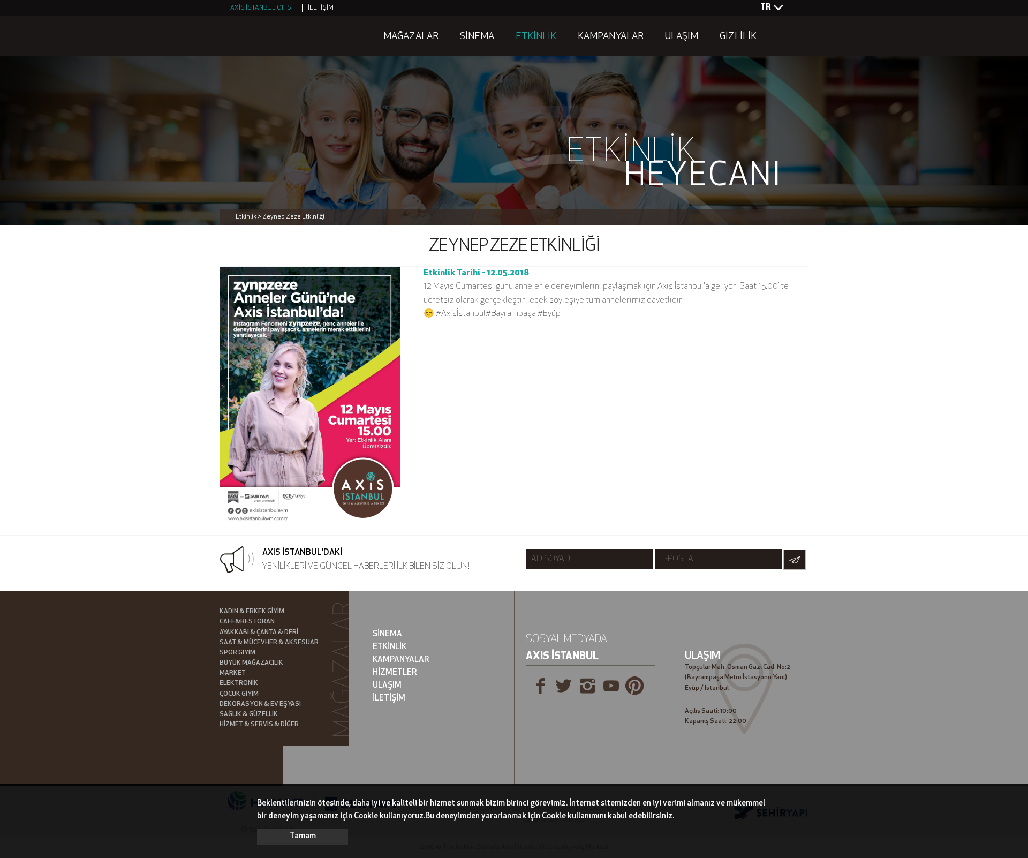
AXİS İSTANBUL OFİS (260, 8)
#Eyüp (549, 314)
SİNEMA (477, 37)
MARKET (233, 673)
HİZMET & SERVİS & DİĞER (259, 724)
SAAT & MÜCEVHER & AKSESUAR (269, 642)
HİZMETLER (395, 673)
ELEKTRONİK (239, 683)
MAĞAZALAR (411, 37)
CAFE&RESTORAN (247, 622)
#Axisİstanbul (461, 314)
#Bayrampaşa (511, 314)
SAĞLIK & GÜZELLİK (249, 714)
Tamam (303, 836)
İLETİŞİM (321, 8)
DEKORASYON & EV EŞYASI (260, 704)
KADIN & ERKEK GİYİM (252, 611)
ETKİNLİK (536, 37)
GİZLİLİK (738, 37)
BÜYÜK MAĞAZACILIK (251, 663)
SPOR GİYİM (237, 653)
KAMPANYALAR (611, 37)
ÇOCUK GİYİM (239, 694)
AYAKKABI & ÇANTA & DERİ (259, 632)
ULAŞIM (681, 37)
